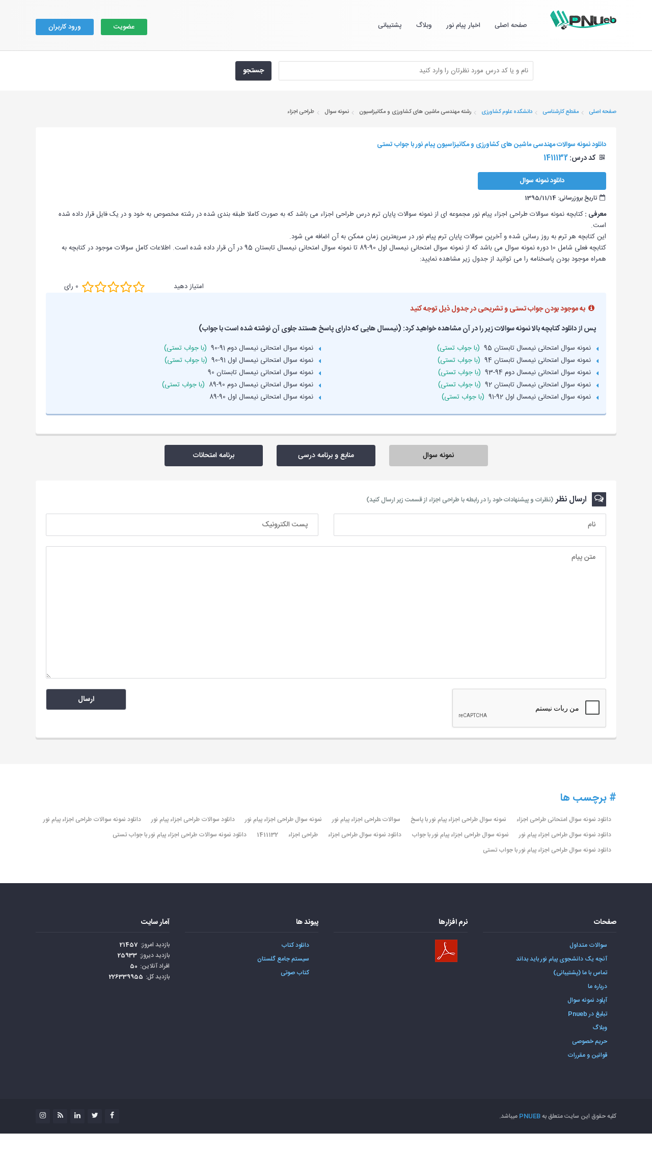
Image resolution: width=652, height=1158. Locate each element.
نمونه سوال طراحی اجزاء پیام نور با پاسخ (458, 819)
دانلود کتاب (295, 945)
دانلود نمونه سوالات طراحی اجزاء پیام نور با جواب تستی (180, 835)
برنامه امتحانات (213, 455)
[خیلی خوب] (126, 286)
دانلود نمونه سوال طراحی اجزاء (364, 835)
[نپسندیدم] (100, 286)
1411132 (267, 835)
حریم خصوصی (589, 1041)
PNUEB (529, 1116)
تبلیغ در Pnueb (587, 1014)
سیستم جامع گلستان (283, 959)
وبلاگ (424, 25)
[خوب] (113, 286)
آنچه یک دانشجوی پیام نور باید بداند (561, 959)
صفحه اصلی (511, 25)
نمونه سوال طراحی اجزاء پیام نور (283, 819)
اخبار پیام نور (463, 25)
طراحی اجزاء (303, 835)
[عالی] (139, 286)
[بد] (88, 286)
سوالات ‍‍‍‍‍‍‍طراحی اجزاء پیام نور (366, 819)
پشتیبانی (390, 25)
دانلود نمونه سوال (542, 180)
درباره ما (597, 986)
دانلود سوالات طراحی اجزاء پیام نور (193, 819)
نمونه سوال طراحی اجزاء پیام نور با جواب (460, 835)
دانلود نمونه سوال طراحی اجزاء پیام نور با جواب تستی (547, 850)
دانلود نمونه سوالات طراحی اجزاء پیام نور (92, 819)
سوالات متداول (588, 945)
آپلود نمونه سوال (587, 1000)
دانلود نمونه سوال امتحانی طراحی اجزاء (564, 819)
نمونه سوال (438, 455)
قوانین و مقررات (587, 1055)
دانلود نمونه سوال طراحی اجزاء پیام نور (565, 835)
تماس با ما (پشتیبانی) (580, 973)
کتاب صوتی (295, 973)
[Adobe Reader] (446, 951)
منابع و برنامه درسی (326, 455)
